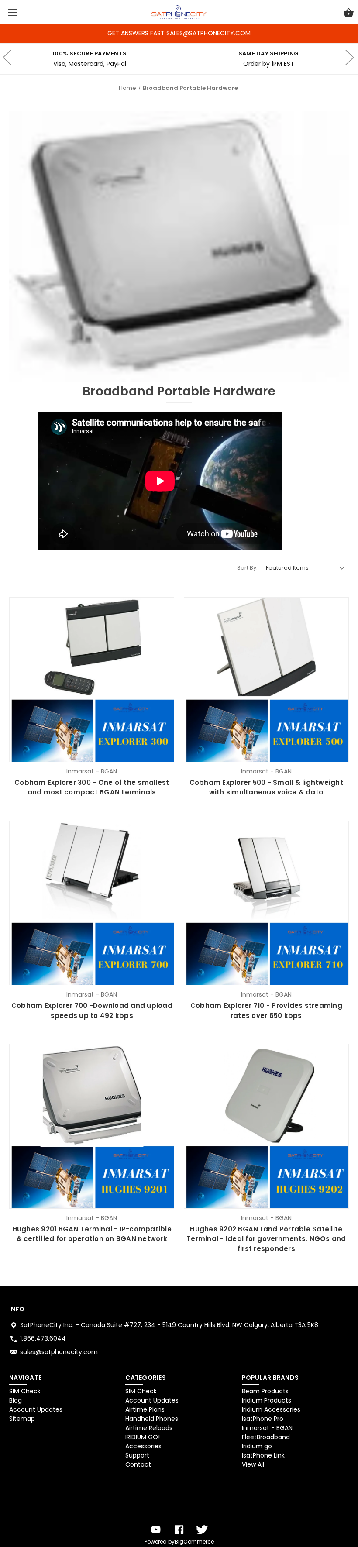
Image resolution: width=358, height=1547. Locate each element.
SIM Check (25, 1391)
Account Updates (35, 1409)
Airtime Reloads (148, 1427)
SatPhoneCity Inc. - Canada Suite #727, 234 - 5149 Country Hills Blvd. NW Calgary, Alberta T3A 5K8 (169, 1324)
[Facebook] (179, 1529)
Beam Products (265, 1391)
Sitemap (22, 1418)
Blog (15, 1400)
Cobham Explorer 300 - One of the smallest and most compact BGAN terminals (91, 787)
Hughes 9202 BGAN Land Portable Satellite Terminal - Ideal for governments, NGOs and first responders (266, 1238)
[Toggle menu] (12, 12)
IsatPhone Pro (262, 1418)
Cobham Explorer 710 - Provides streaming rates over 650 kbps (266, 1010)
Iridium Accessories (271, 1409)
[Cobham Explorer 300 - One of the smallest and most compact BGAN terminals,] (91, 679)
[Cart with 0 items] (348, 13)
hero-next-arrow (349, 59)
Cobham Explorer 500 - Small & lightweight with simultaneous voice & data (266, 787)
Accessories (143, 1446)
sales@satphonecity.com (59, 1352)
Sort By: (247, 568)
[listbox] (305, 567)
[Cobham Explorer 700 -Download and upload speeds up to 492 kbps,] (91, 903)
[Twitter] (202, 1529)
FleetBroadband (266, 1437)
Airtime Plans (145, 1409)
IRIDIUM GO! (142, 1437)
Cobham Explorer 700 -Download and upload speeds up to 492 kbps (91, 1010)
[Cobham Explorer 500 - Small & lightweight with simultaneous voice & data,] (266, 679)
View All (253, 1464)
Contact (138, 1464)
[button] (32, 1495)
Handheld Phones (151, 1418)
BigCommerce (194, 1541)
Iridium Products (266, 1400)
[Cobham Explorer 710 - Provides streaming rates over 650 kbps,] (266, 903)
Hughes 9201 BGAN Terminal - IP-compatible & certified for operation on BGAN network (92, 1234)
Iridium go (257, 1446)
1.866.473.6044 (43, 1338)
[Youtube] (156, 1529)
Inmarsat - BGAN (267, 1427)
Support (137, 1455)
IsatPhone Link (263, 1455)
